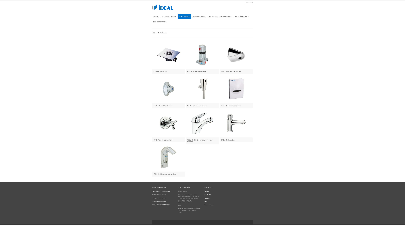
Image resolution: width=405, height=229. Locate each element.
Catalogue (207, 198)
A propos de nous (169, 16)
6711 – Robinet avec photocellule (164, 174)
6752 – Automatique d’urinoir (197, 106)
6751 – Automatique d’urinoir (231, 106)
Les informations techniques (220, 16)
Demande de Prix (199, 16)
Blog (206, 201)
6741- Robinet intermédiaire (162, 140)
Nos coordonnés (160, 22)
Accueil (156, 16)
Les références (241, 16)
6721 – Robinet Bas (228, 140)
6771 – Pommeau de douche (231, 72)
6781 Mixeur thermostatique (197, 72)
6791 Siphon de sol (160, 72)
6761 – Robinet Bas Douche (163, 106)
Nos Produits (184, 16)
